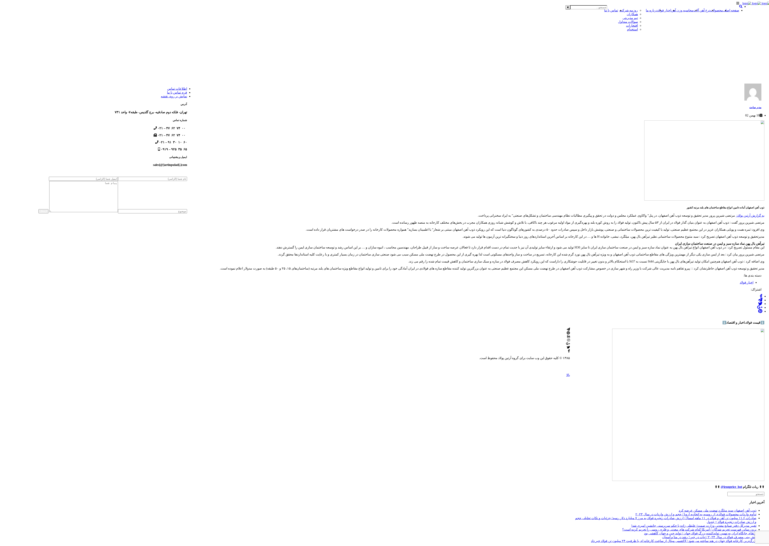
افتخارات (632, 25)
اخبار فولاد (664, 10)
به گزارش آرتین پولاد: (750, 215)
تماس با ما (611, 10)
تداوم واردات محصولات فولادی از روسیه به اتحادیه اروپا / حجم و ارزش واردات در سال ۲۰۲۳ (695, 514)
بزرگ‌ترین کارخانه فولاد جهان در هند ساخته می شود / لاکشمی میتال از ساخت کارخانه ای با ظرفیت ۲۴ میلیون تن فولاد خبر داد (673, 541)
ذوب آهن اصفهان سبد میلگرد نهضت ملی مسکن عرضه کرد (717, 510)
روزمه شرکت (628, 10)
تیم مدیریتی (630, 18)
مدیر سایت (755, 107)
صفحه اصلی (731, 10)
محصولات (716, 10)
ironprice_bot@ (731, 486)
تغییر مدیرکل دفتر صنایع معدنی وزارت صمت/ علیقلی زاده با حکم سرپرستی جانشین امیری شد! (693, 525)
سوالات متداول (628, 21)
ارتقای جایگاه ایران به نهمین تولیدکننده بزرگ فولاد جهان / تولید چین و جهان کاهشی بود (700, 533)
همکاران (632, 14)
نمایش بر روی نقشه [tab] (174, 96)
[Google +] (759, 307)
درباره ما (651, 10)
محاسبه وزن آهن (682, 10)
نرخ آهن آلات (701, 10)
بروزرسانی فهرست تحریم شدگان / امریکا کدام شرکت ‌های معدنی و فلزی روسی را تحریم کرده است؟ (689, 529)
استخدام (632, 29)
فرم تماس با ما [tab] (177, 92)
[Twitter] (760, 303)
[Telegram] (760, 300)
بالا (568, 375)
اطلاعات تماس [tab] (177, 88)
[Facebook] (761, 296)
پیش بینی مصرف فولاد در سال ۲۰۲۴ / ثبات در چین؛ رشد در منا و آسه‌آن (709, 537)
